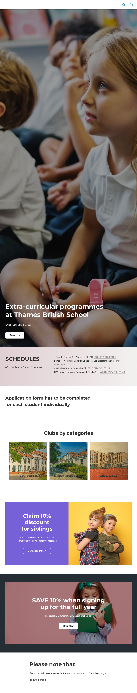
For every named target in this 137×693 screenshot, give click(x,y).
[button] (20, 4)
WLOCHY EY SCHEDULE (112, 372)
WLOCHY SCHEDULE (99, 368)
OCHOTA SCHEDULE (105, 357)
